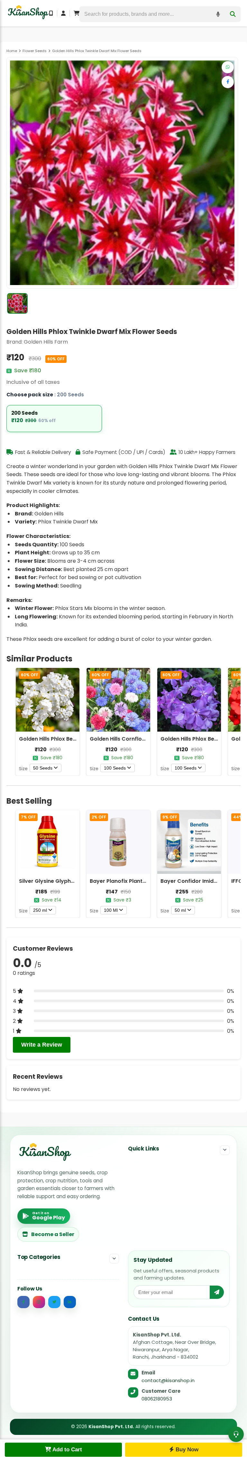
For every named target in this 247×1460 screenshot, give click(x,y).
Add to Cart (66, 1449)
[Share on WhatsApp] (228, 67)
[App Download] (51, 13)
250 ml (40, 910)
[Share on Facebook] (228, 82)
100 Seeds (115, 768)
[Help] (236, 1434)
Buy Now (186, 1449)
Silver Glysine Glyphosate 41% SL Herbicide (75, 881)
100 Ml (111, 910)
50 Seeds (42, 768)
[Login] (63, 13)
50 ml (180, 910)
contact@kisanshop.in (168, 1380)
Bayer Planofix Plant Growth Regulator (140, 881)
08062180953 (157, 1398)
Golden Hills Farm (46, 342)
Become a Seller (52, 1234)
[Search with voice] (218, 14)
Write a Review (41, 1044)
